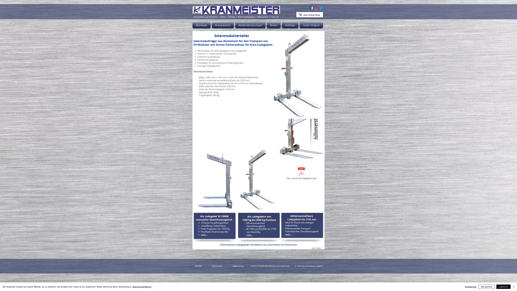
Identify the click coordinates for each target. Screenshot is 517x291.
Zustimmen (503, 286)
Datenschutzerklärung (142, 286)
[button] (223, 25)
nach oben (316, 248)
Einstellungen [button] (470, 286)
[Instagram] (316, 8)
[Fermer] (513, 287)
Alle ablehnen (486, 286)
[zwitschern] (321, 8)
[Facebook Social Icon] (312, 8)
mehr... (204, 234)
